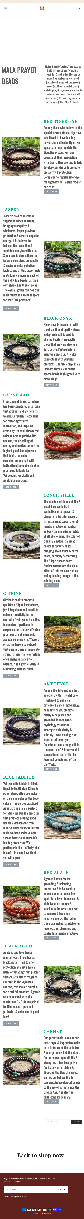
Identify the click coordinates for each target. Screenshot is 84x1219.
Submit (62, 1189)
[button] (5, 8)
